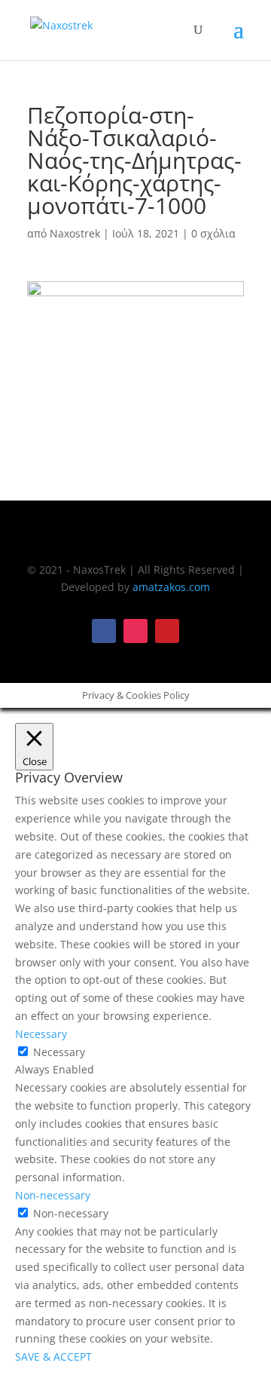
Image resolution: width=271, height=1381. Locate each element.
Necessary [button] (41, 1034)
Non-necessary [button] (52, 1195)
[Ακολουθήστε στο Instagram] (135, 631)
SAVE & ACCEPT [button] (53, 1356)
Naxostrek (75, 233)
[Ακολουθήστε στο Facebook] (104, 631)
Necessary (59, 1052)
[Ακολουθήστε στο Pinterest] (167, 631)
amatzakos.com (171, 587)
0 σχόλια (213, 233)
